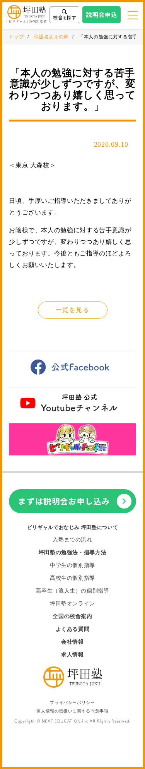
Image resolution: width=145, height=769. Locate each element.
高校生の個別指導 (72, 578)
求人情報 (72, 655)
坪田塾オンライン (72, 603)
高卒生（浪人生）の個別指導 (72, 591)
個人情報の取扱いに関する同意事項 (72, 711)
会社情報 (72, 642)
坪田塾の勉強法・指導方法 (73, 552)
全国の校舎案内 (72, 616)
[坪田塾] (72, 685)
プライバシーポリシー (72, 702)
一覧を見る (72, 310)
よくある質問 (73, 629)
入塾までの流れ (72, 540)
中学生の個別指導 (72, 565)
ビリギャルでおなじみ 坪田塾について (72, 527)
